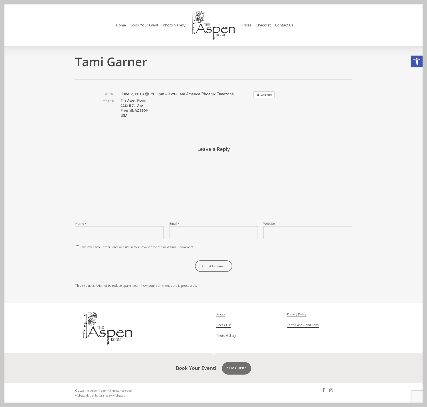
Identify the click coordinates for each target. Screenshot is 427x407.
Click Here (236, 368)
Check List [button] (223, 325)
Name (81, 223)
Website (269, 223)
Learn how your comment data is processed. (164, 285)
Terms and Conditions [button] (303, 325)
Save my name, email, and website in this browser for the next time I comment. (137, 247)
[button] (417, 61)
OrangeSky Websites (112, 395)
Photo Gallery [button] (226, 335)
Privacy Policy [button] (296, 314)
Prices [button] (220, 314)
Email (174, 223)
